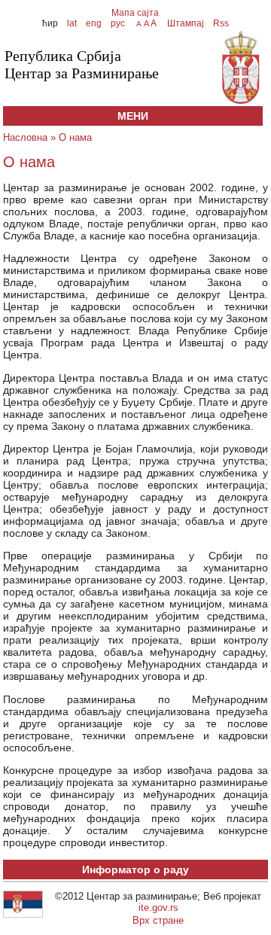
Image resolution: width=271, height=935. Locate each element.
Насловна (25, 137)
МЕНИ (132, 116)
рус (118, 23)
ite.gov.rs (158, 907)
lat (72, 23)
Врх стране (158, 920)
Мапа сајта (135, 13)
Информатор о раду (135, 869)
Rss (220, 23)
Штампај (185, 23)
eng (94, 23)
